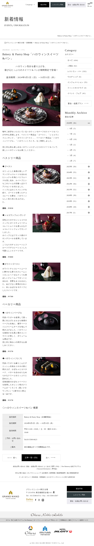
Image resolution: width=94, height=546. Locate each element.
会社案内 (45, 473)
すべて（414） (73, 60)
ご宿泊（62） (73, 66)
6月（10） (73, 139)
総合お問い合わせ (19, 466)
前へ (15, 458)
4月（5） (73, 150)
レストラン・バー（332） (77, 71)
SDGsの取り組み (20, 473)
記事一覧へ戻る (31, 458)
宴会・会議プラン (75, 103)
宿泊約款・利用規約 (39, 477)
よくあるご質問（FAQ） (52, 466)
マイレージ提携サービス (80, 520)
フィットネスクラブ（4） (77, 88)
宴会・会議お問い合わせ (76, 5)
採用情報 (52, 473)
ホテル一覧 (9, 520)
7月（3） (73, 134)
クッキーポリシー (25, 477)
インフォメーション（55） (78, 82)
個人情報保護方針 (73, 473)
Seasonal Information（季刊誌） (47, 469)
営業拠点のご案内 (65, 520)
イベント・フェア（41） (77, 93)
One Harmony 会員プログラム (71, 466)
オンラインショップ (34, 473)
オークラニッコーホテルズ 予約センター (46, 520)
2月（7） (73, 161)
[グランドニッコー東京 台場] (7, 4)
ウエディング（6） (75, 77)
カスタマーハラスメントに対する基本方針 (61, 477)
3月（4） (73, 155)
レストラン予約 (58, 5)
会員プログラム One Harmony (23, 520)
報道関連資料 (61, 473)
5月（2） (73, 145)
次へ (48, 458)
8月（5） (73, 128)
